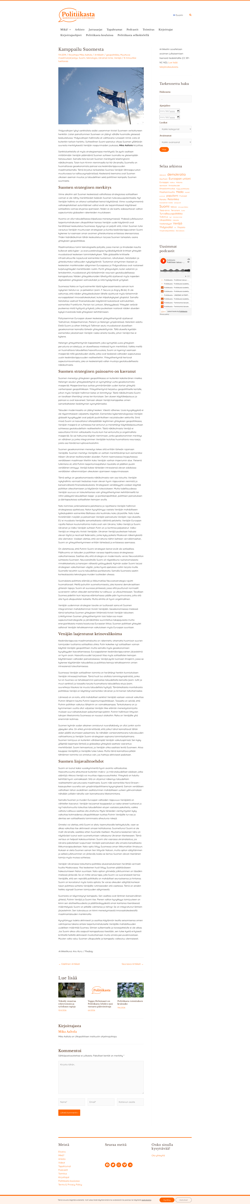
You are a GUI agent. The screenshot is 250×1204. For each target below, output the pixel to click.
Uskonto (176, 220)
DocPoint (163, 179)
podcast (162, 196)
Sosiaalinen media (166, 203)
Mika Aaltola (85, 54)
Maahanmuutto (167, 192)
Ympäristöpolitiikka (167, 231)
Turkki (183, 210)
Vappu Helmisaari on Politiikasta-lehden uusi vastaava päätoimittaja (100, 1004)
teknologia (91, 57)
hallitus (172, 182)
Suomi (82, 57)
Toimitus (148, 29)
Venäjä (117, 57)
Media (179, 191)
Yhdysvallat (166, 227)
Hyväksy (167, 1200)
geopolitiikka (112, 54)
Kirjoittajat (166, 29)
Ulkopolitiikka (165, 220)
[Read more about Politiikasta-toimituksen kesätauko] (130, 989)
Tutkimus (164, 217)
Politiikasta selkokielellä (133, 35)
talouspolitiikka (183, 207)
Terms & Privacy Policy (70, 1184)
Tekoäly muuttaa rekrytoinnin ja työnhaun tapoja (67, 1004)
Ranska (163, 199)
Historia (179, 182)
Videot (61, 1162)
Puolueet (183, 196)
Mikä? (64, 29)
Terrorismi (175, 210)
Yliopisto (181, 227)
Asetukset (183, 1200)
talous (174, 206)
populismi (172, 195)
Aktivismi (163, 175)
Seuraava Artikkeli (132, 964)
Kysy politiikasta (182, 189)
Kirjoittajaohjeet (71, 35)
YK (175, 227)
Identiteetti (163, 186)
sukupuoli (177, 203)
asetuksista (146, 1200)
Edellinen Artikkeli (69, 964)
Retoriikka (173, 199)
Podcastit (133, 29)
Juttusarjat (95, 29)
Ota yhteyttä (158, 1155)
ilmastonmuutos (167, 188)
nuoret (187, 192)
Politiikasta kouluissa (99, 35)
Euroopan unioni (180, 178)
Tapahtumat (114, 29)
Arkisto (80, 29)
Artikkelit (99, 54)
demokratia (176, 174)
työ (170, 217)
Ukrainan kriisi (105, 57)
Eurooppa (164, 182)
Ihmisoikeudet (174, 185)
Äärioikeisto (180, 231)
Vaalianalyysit (166, 223)
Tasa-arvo (165, 210)
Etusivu (62, 1151)
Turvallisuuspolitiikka (171, 213)
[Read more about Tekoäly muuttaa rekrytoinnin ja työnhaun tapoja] (71, 989)
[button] (190, 15)
